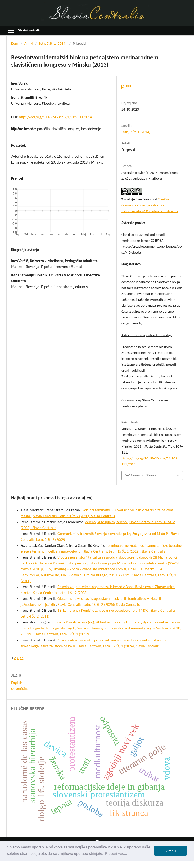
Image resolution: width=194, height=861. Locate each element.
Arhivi (28, 44)
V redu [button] (170, 851)
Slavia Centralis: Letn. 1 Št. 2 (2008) (60, 593)
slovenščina (20, 689)
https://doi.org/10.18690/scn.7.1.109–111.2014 (55, 117)
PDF (129, 86)
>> (21, 658)
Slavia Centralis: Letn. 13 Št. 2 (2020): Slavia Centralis (74, 516)
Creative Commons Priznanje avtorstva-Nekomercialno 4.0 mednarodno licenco (149, 205)
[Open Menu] (11, 30)
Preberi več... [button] (116, 854)
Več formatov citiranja (140, 475)
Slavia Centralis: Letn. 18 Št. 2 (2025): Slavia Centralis (99, 605)
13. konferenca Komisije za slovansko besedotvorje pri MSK (103, 611)
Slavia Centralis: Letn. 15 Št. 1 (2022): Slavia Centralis (124, 552)
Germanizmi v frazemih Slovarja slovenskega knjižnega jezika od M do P (113, 534)
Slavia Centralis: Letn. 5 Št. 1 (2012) (62, 634)
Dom (14, 44)
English (16, 683)
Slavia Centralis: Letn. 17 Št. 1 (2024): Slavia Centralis (118, 646)
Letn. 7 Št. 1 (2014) (52, 44)
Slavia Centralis (29, 30)
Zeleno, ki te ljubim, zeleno (106, 522)
